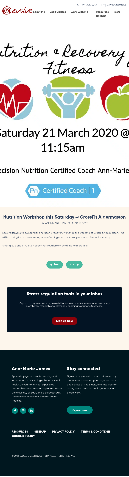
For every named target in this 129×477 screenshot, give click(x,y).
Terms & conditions (96, 431)
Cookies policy (23, 436)
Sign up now (64, 320)
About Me (39, 12)
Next (73, 264)
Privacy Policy (63, 431)
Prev (56, 264)
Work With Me (79, 12)
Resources (102, 12)
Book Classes (58, 12)
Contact (101, 16)
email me (67, 246)
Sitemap (40, 431)
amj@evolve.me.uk (114, 4)
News (116, 12)
